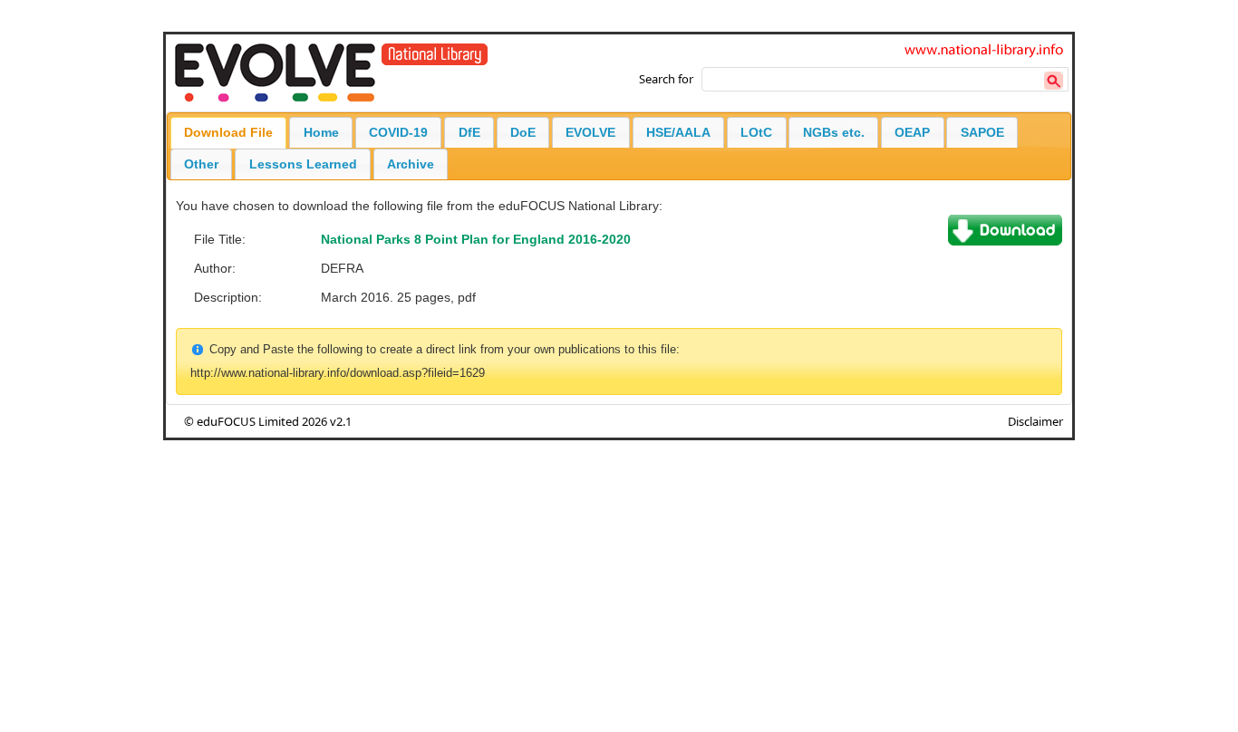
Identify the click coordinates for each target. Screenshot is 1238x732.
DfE (469, 132)
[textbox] (885, 79)
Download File (228, 132)
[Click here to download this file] (1005, 241)
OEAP (912, 132)
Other (201, 164)
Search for (666, 79)
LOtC (756, 132)
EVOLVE (590, 132)
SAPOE (982, 132)
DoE (523, 132)
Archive (410, 164)
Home (321, 132)
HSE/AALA (678, 132)
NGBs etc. (834, 132)
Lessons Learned (303, 164)
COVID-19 (398, 132)
